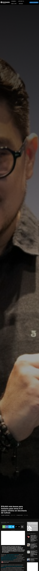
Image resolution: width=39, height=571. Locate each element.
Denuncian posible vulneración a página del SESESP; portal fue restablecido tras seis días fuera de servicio (34, 553)
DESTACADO (7, 515)
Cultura (2, 515)
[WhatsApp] (3, 526)
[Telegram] (13, 526)
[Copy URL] (16, 526)
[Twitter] (9, 526)
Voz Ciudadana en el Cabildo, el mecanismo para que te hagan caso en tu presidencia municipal (33, 545)
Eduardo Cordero (20, 515)
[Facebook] (6, 526)
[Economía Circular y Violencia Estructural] (28, 559)
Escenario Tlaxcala (3, 522)
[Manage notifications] (2, 562)
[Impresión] (22, 526)
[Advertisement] (13, 538)
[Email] (19, 526)
